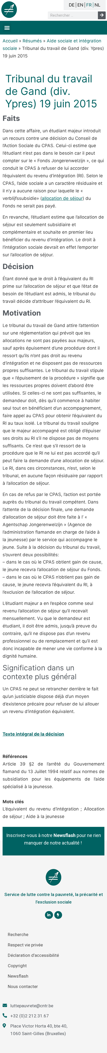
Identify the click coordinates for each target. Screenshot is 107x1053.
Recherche (18, 934)
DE (72, 5)
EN (80, 5)
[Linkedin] (49, 915)
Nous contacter (23, 986)
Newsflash (18, 976)
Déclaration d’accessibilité (33, 955)
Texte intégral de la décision (33, 734)
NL (98, 5)
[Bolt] (58, 915)
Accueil (10, 40)
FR (89, 5)
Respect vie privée (25, 944)
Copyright (17, 965)
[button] (7, 27)
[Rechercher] (102, 15)
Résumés (32, 40)
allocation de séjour (62, 198)
